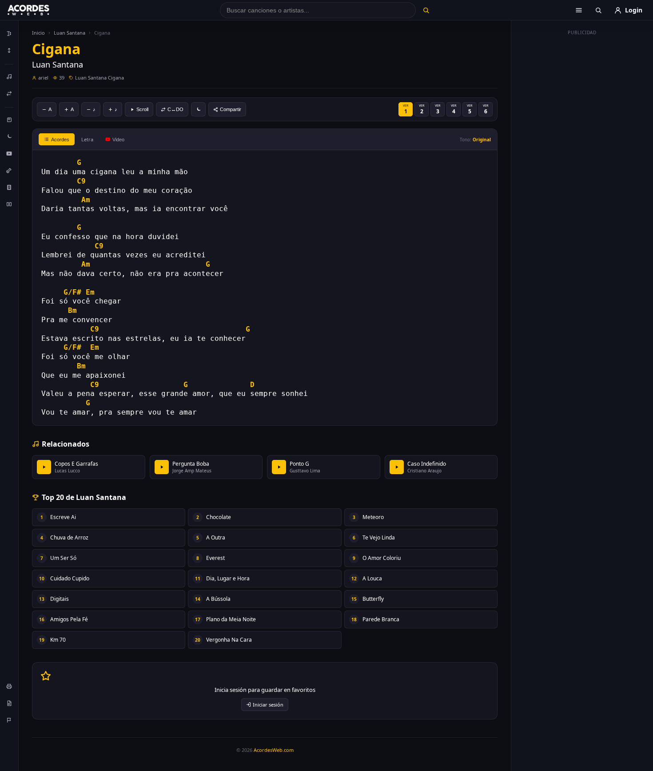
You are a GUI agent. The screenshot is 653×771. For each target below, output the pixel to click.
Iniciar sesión (268, 704)
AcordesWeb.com (274, 750)
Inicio (38, 32)
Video (118, 139)
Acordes (60, 139)
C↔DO (175, 109)
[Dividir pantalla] (9, 204)
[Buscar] (425, 10)
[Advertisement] (582, 172)
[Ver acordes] (9, 187)
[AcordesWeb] (39, 10)
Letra (87, 139)
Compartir (230, 109)
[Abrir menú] (578, 10)
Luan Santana (69, 32)
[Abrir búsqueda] (598, 10)
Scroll (142, 109)
